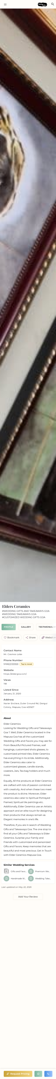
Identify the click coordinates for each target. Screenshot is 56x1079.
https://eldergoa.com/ (15, 674)
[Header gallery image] (28, 305)
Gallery (26, 627)
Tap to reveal (26, 664)
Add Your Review (28, 896)
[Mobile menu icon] (4, 4)
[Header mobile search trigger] (53, 4)
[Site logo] (43, 4)
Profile (8, 627)
